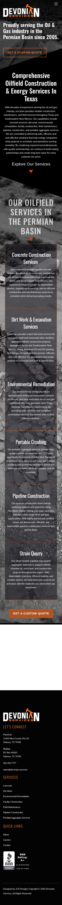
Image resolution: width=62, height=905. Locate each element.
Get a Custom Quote (24, 52)
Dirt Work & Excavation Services (31, 323)
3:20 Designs (22, 889)
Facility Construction (12, 802)
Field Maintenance (11, 807)
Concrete (7, 785)
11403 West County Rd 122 (16, 738)
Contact (7, 845)
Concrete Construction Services (31, 258)
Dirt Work (7, 791)
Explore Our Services (31, 164)
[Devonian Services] (21, 16)
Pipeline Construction (31, 495)
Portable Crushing (31, 441)
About (6, 834)
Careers (7, 840)
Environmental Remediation (31, 384)
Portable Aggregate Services (16, 818)
